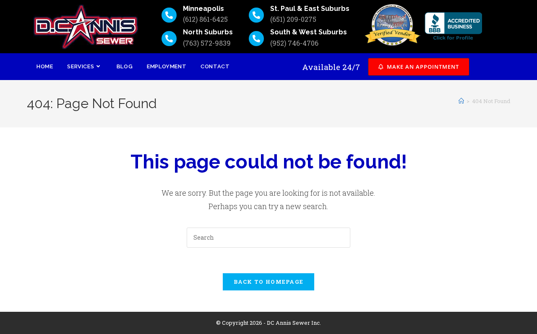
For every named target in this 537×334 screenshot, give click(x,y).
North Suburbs (208, 32)
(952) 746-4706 (294, 43)
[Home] (461, 101)
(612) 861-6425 (205, 19)
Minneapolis (203, 9)
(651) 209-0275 (293, 19)
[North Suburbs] (169, 38)
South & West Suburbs (308, 32)
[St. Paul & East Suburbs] (256, 15)
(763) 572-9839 (207, 43)
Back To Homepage (269, 281)
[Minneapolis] (169, 15)
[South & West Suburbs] (256, 38)
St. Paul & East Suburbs (309, 9)
